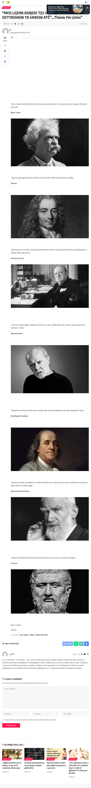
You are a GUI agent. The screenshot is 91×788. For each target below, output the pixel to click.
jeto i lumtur (24, 635)
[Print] (22, 24)
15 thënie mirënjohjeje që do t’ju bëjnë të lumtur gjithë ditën (34, 765)
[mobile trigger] (4, 2)
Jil (10, 30)
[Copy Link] (18, 24)
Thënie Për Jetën (41, 635)
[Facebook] (81, 654)
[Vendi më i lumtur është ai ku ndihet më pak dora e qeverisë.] (57, 754)
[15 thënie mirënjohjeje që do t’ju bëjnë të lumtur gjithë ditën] (34, 754)
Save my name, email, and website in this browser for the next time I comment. (30, 720)
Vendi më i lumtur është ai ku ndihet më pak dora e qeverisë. (56, 765)
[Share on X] (15, 24)
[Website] (79, 654)
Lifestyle (7, 759)
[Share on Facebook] (11, 24)
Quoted (6, 7)
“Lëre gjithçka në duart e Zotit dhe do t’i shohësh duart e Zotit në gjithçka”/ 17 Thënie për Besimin (79, 768)
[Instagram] (88, 654)
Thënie (32, 635)
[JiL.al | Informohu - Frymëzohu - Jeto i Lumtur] (8, 2)
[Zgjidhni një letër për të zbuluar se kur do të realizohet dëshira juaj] (12, 754)
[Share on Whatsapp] (76, 644)
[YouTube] (84, 654)
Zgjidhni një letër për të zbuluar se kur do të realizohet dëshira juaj (11, 765)
